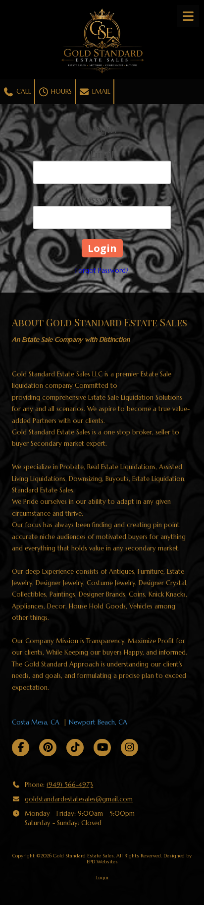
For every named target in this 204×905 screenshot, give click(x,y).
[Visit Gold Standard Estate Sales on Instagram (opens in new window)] (129, 747)
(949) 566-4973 (70, 785)
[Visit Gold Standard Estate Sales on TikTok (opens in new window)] (75, 747)
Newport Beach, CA (98, 722)
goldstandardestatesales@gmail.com (79, 799)
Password (102, 199)
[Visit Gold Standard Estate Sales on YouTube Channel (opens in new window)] (102, 747)
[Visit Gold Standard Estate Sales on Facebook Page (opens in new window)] (20, 747)
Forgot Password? (102, 270)
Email (100, 91)
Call (22, 91)
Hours (60, 91)
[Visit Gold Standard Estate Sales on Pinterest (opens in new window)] (47, 747)
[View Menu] (188, 16)
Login (102, 877)
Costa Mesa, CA (35, 722)
